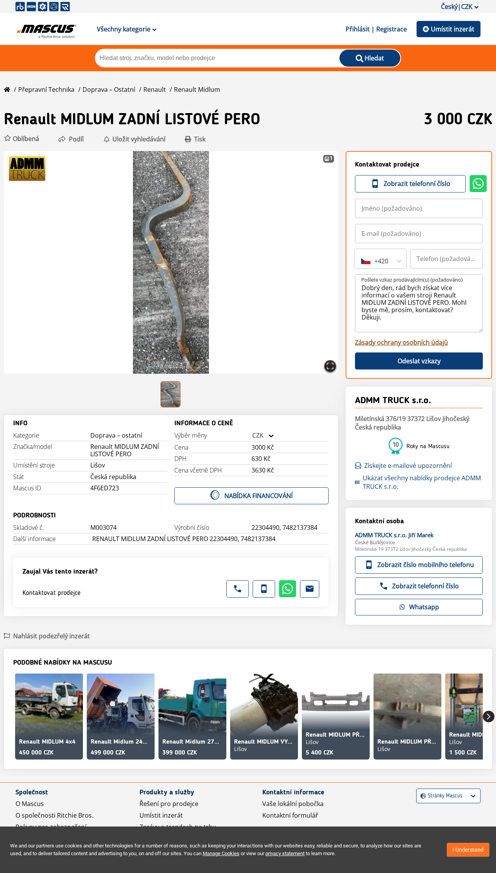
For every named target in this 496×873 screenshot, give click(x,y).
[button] (21, 138)
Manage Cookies (221, 853)
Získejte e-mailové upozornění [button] (408, 465)
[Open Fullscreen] (330, 366)
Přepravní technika (46, 89)
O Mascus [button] (30, 803)
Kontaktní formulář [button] (290, 815)
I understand (468, 850)
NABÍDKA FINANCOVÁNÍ (258, 495)
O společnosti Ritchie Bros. (54, 815)
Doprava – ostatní (109, 89)
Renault (154, 89)
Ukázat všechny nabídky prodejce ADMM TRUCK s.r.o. (422, 482)
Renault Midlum (197, 89)
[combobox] (252, 435)
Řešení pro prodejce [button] (169, 803)
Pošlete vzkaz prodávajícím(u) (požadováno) (412, 279)
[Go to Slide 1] (171, 394)
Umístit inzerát (452, 29)
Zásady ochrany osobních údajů (401, 342)
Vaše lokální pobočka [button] (293, 803)
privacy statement (285, 853)
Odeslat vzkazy (419, 361)
